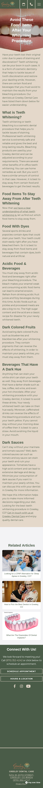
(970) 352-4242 (14, 660)
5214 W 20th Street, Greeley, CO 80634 (21, 776)
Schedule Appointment (21, 671)
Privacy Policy (21, 784)
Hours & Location (21, 679)
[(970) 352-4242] (31, 4)
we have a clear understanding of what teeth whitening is (18, 211)
